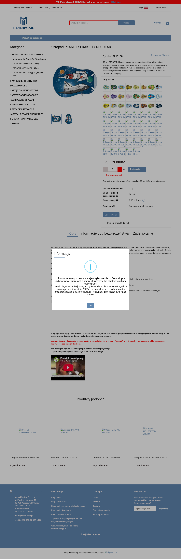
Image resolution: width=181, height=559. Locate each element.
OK (90, 305)
